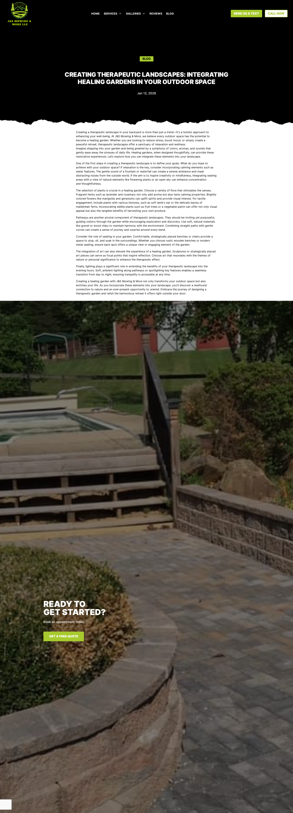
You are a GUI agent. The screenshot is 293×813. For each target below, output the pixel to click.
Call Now (276, 13)
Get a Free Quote (63, 636)
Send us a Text (246, 13)
